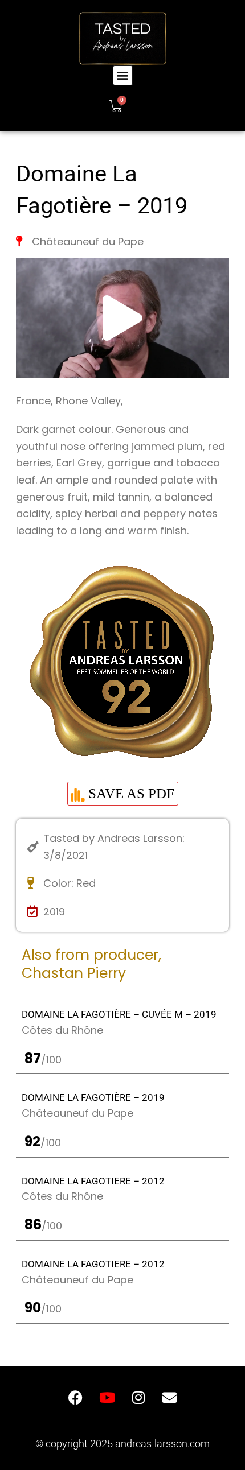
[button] (123, 75)
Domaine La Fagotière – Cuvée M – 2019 (119, 1014)
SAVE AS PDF (129, 793)
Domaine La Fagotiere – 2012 (93, 1181)
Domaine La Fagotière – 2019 (93, 1097)
